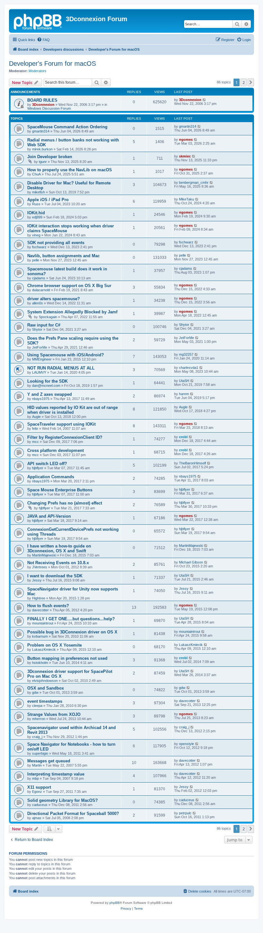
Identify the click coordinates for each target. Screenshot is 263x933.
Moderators (38, 71)
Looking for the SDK (47, 381)
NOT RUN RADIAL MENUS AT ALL (61, 368)
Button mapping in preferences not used (67, 658)
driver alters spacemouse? (53, 298)
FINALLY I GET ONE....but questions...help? (71, 618)
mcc (35, 442)
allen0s (37, 303)
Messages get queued (48, 761)
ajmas (36, 818)
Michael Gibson (191, 562)
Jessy (37, 580)
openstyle (186, 744)
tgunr (43, 162)
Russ (36, 204)
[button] (251, 82)
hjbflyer (37, 468)
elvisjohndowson (45, 681)
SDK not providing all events (55, 242)
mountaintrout (42, 623)
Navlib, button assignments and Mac (63, 255)
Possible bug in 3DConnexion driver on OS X (72, 632)
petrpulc (185, 813)
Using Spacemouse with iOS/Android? (65, 354)
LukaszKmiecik (44, 649)
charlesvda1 (188, 367)
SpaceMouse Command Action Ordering (67, 126)
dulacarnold (41, 290)
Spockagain (48, 317)
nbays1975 (40, 399)
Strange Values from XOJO (54, 714)
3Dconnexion (43, 104)
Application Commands (50, 476)
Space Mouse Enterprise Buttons (59, 490)
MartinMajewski (44, 555)
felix (35, 428)
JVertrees (39, 567)
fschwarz (39, 247)
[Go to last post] (204, 100)
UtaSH (184, 381)
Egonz (37, 791)
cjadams (38, 278)
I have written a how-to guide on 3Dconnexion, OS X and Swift (59, 548)
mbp (35, 778)
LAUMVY (39, 372)
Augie (36, 417)
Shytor (37, 329)
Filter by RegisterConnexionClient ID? (64, 437)
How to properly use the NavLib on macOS (69, 169)
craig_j (37, 737)
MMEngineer (42, 359)
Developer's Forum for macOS (52, 63)
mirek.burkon (42, 149)
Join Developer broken (49, 156)
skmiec (185, 156)
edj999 (37, 217)
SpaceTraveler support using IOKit (61, 424)
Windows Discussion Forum (49, 108)
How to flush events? (48, 605)
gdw (35, 692)
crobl (183, 437)
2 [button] (243, 82)
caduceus (39, 805)
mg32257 (186, 354)
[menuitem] (43, 40)
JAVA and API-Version (49, 516)
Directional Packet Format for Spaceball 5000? (73, 813)
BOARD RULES (42, 100)
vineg (36, 235)
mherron (38, 719)
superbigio (40, 753)
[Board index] (38, 21)
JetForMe (39, 347)
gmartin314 (40, 131)
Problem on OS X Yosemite (54, 645)
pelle (35, 260)
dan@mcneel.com (46, 385)
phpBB (114, 902)
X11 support (39, 787)
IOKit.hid (36, 212)
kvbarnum (40, 636)
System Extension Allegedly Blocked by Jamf (72, 312)
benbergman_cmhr (193, 182)
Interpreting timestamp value (55, 774)
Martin (37, 765)
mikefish (38, 192)
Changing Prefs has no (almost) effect (64, 503)
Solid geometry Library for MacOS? (62, 800)
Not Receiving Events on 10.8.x (58, 562)
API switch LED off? (47, 463)
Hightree (38, 598)
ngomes (186, 139)
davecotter (40, 610)
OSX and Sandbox (45, 688)
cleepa (37, 706)
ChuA (36, 174)
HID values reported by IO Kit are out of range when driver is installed (72, 410)
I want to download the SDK (54, 575)
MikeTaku (186, 199)
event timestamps (44, 701)
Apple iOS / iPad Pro (48, 199)
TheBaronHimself (192, 463)
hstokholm (40, 663)
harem (184, 394)
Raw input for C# (43, 325)
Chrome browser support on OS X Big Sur (69, 285)
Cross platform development (55, 450)
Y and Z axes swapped (49, 394)
